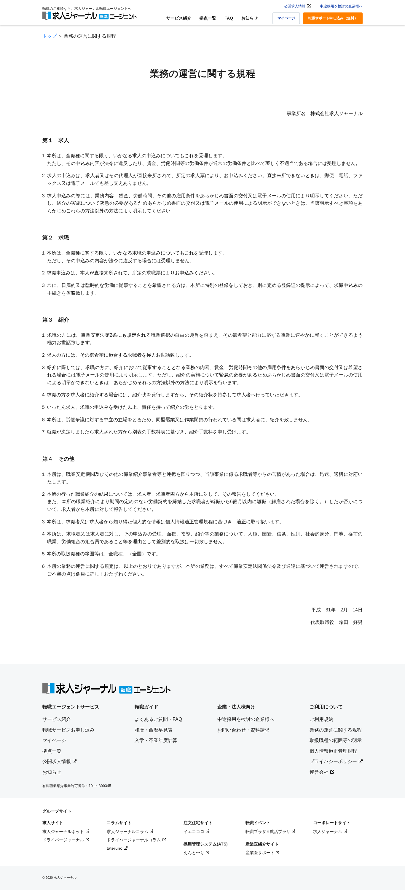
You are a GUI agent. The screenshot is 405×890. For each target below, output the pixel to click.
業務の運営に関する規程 (336, 729)
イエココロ (194, 831)
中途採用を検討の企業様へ (341, 6)
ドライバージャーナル (63, 839)
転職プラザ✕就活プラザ (268, 831)
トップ (49, 36)
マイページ (286, 18)
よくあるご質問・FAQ (158, 719)
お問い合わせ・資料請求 (243, 729)
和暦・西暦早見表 (154, 729)
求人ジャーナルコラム (127, 831)
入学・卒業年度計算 (156, 740)
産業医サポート (260, 852)
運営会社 (319, 772)
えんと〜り (194, 852)
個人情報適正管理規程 (333, 751)
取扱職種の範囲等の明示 (336, 740)
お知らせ (249, 18)
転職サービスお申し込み (68, 729)
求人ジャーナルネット (63, 831)
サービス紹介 (178, 18)
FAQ (228, 18)
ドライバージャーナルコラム (134, 839)
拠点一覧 (208, 18)
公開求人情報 (294, 6)
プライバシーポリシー (333, 761)
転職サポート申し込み (333, 18)
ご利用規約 (321, 719)
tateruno (114, 848)
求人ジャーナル (327, 831)
